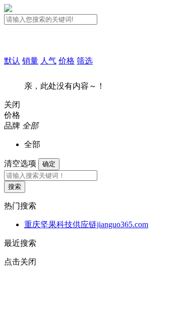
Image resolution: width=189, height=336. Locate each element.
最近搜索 (20, 243)
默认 (12, 60)
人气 (48, 60)
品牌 (12, 125)
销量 (30, 60)
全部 (32, 144)
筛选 (85, 60)
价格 (66, 60)
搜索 (14, 186)
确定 (48, 164)
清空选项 (20, 163)
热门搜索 (20, 205)
